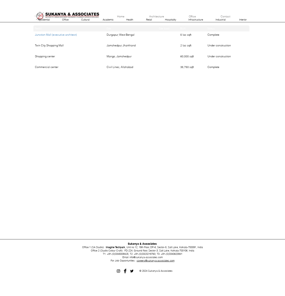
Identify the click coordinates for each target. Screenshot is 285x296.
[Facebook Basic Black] (125, 271)
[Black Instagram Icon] (118, 271)
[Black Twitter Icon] (132, 271)
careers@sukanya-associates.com (156, 260)
